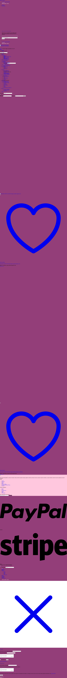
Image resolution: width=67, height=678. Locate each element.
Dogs (3, 69)
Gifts (2, 91)
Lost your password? (3, 661)
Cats (2, 489)
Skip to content (2, 0)
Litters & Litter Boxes (7, 65)
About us (3, 481)
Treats (5, 79)
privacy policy (53, 673)
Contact (3, 61)
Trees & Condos (6, 57)
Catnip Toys (5, 60)
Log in (7, 659)
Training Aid (6, 78)
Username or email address (6, 651)
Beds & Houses (6, 81)
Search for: (2, 93)
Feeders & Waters (6, 63)
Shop (3, 482)
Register (1, 675)
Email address (4, 665)
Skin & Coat (6, 66)
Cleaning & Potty (6, 82)
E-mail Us (3, 2)
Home (3, 50)
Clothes (5, 61)
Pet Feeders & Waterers (7, 87)
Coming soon (4, 490)
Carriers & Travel (6, 71)
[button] (3, 64)
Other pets (3, 80)
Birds (3, 88)
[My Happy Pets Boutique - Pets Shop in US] (4, 45)
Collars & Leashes (7, 62)
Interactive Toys (6, 64)
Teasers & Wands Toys (7, 56)
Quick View (2, 266)
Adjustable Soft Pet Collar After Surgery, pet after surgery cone (10, 263)
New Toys (5, 55)
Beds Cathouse (6, 58)
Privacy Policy (4, 484)
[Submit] (0, 94)
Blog (2, 483)
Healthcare (5, 75)
